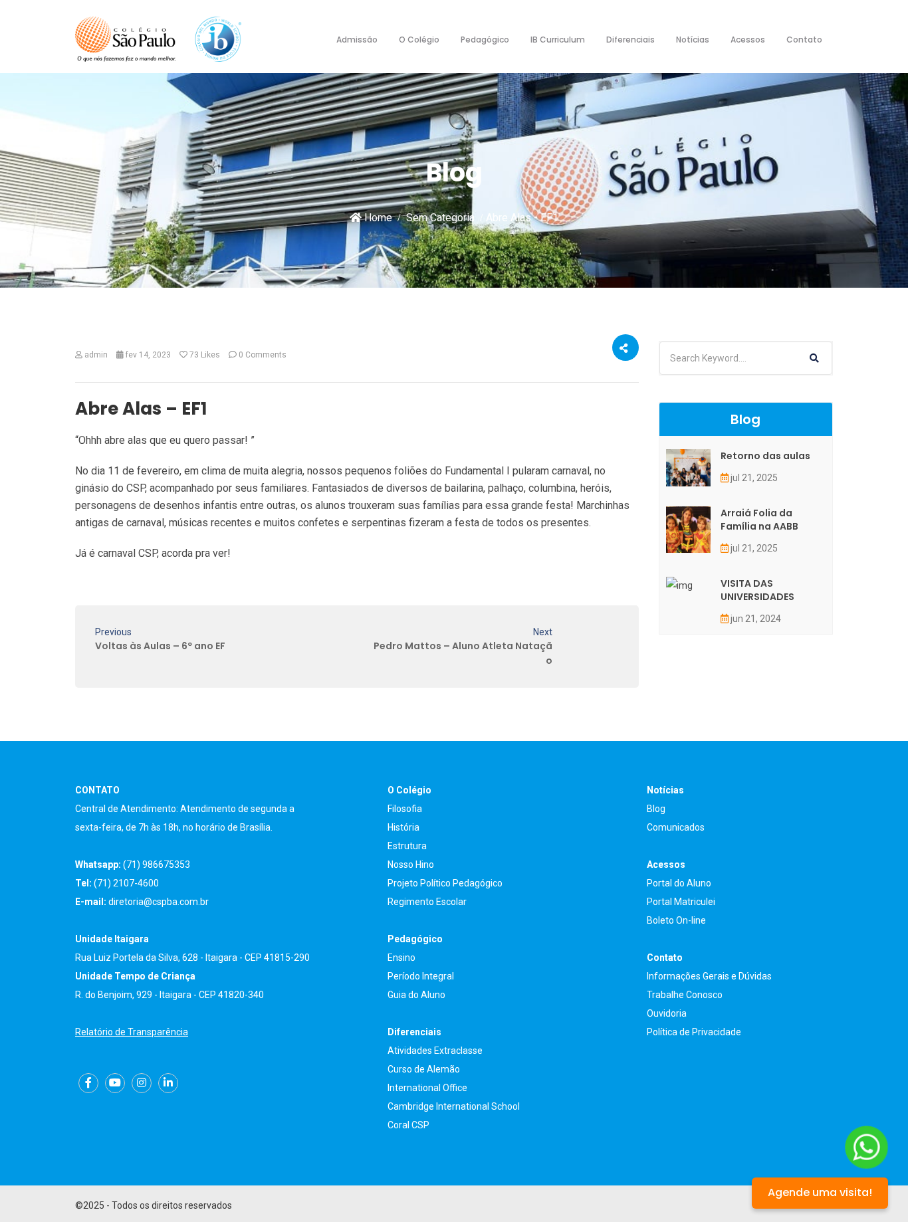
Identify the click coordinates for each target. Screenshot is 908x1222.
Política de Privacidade (694, 1032)
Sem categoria (440, 217)
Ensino (401, 957)
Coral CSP (408, 1125)
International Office (427, 1087)
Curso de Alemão (424, 1069)
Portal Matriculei (681, 901)
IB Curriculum (557, 39)
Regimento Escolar (427, 901)
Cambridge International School (454, 1106)
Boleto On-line (676, 920)
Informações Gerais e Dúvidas (709, 976)
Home (377, 217)
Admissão (357, 39)
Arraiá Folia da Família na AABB (759, 519)
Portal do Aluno (679, 883)
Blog (656, 808)
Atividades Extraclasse (435, 1050)
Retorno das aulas (765, 455)
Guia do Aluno (416, 994)
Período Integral (421, 976)
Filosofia (405, 808)
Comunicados (676, 827)
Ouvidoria (667, 1013)
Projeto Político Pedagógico (445, 883)
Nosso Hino (411, 864)
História (403, 827)
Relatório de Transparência (131, 1032)
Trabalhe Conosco (685, 994)
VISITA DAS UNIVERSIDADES (757, 590)
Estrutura (407, 846)
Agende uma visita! (820, 1192)
